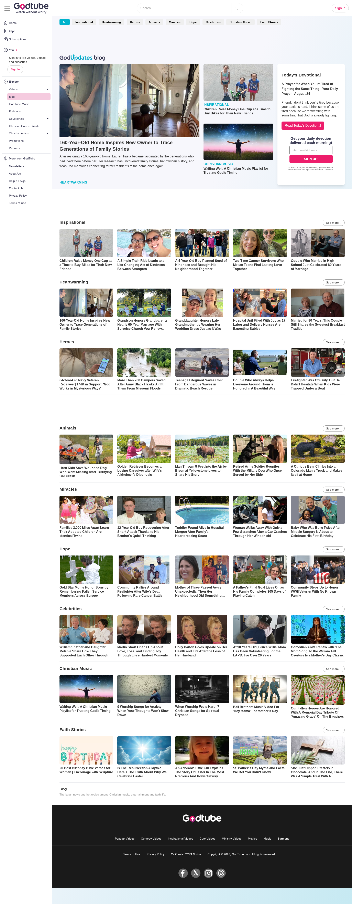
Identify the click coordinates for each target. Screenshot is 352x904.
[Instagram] (208, 873)
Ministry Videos (231, 838)
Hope (193, 22)
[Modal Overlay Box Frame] (311, 154)
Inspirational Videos (180, 838)
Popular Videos (124, 838)
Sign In (15, 69)
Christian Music (240, 22)
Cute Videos (207, 838)
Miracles (174, 22)
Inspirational (84, 22)
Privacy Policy (155, 854)
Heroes (135, 22)
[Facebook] (183, 873)
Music (267, 838)
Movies (252, 838)
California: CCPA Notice (186, 854)
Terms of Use (131, 854)
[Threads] (221, 873)
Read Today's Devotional (303, 125)
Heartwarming (111, 22)
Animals (154, 22)
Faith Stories (269, 22)
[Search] (236, 8)
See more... (333, 222)
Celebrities (213, 22)
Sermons (283, 838)
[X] (195, 873)
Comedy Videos (151, 838)
